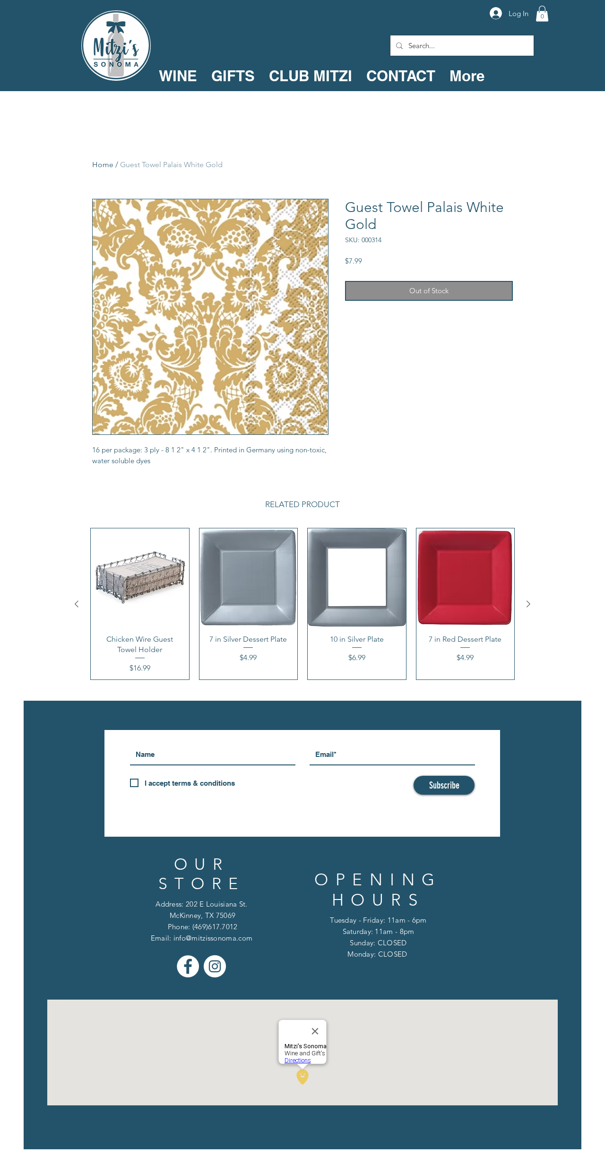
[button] (542, 13)
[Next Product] (528, 604)
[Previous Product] (76, 604)
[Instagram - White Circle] (215, 966)
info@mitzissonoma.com (212, 937)
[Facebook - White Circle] (188, 966)
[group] (302, 603)
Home (102, 164)
